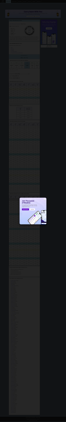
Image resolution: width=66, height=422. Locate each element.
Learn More (32, 209)
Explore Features (25, 209)
